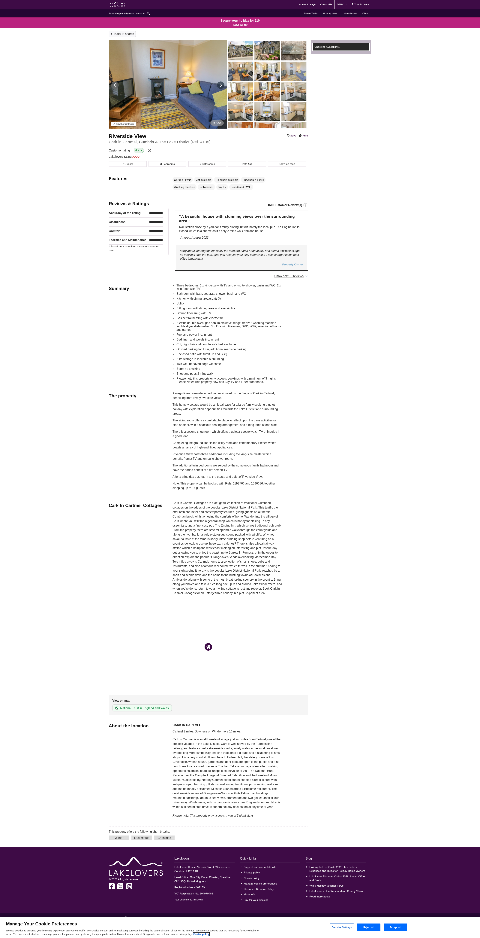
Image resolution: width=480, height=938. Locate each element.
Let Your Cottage (307, 4)
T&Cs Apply (240, 24)
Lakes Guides (350, 13)
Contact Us (326, 4)
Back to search (124, 33)
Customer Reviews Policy (259, 889)
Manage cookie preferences (260, 883)
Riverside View (127, 136)
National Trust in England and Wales (144, 708)
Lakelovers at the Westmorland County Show (336, 891)
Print (305, 135)
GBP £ (340, 4)
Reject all (368, 927)
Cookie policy (252, 878)
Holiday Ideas (330, 13)
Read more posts (319, 896)
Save (293, 135)
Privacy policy (252, 872)
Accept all (395, 927)
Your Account (361, 4)
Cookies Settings (342, 927)
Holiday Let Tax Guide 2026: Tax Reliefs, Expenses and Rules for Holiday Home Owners (337, 869)
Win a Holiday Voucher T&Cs (326, 885)
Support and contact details (260, 867)
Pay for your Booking (256, 899)
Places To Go (310, 13)
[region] (240, 927)
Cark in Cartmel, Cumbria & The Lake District (160, 142)
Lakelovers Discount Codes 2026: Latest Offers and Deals (337, 878)
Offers (365, 13)
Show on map (287, 163)
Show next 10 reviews (289, 276)
